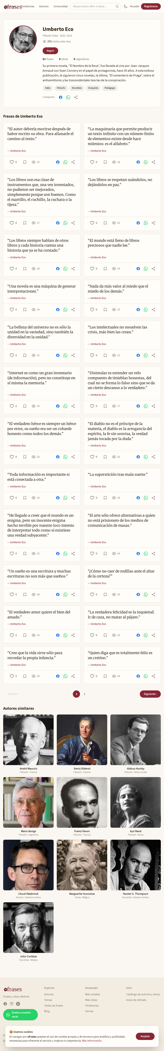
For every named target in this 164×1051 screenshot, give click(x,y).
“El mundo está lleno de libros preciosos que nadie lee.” (113, 243)
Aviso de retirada (136, 1000)
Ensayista (93, 88)
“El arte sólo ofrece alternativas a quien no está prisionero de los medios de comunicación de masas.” (121, 520)
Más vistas (91, 1000)
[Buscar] (118, 6)
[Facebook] (5, 1004)
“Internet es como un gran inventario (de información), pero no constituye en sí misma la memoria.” (41, 378)
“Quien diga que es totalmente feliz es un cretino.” (120, 655)
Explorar (11, 6)
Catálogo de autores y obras (143, 994)
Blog (47, 1011)
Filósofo (61, 88)
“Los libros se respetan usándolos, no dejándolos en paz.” (120, 182)
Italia (47, 88)
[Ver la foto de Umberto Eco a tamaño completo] (23, 39)
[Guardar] (24, 162)
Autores (44, 6)
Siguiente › (150, 694)
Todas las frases (53, 1006)
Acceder (134, 6)
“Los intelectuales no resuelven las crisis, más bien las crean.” (117, 329)
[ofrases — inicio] (14, 989)
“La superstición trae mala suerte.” (118, 474)
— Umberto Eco (16, 151)
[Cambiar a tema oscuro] (125, 6)
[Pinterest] (18, 1004)
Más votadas (92, 994)
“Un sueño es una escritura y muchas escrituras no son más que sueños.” (39, 573)
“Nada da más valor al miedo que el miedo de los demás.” (118, 289)
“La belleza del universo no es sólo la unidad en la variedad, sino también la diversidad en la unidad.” (40, 332)
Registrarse (151, 6)
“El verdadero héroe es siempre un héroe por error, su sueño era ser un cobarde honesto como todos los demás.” (41, 428)
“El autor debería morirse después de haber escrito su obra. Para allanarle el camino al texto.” (40, 134)
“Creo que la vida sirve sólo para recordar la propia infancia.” (34, 655)
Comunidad (60, 6)
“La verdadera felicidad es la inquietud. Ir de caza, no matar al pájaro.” (121, 614)
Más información (92, 1041)
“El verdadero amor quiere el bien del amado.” (38, 614)
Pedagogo (110, 88)
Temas (48, 1000)
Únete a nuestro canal (21, 1015)
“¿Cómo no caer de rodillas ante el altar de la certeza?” (121, 573)
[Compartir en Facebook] (60, 97)
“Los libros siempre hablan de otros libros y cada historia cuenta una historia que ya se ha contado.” (38, 245)
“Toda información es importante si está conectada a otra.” (38, 477)
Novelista (77, 88)
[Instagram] (12, 1004)
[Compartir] (76, 97)
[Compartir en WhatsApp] (68, 97)
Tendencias (27, 6)
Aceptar (145, 1036)
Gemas (89, 1011)
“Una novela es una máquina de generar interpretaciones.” (41, 289)
